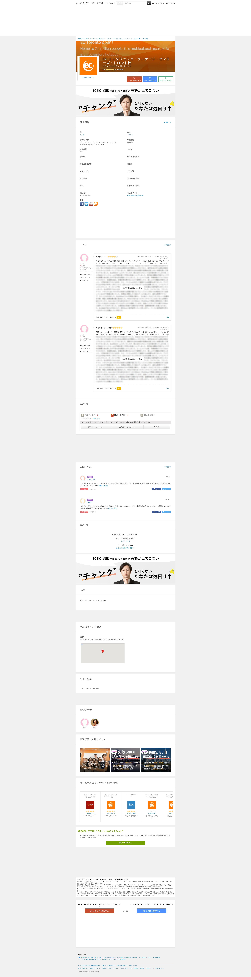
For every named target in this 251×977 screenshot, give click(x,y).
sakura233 (91, 479)
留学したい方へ (133, 965)
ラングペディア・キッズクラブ (114, 957)
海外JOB (134, 957)
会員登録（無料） (159, 3)
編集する (168, 122)
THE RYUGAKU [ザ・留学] (85, 957)
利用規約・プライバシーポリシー (110, 968)
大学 (92, 3)
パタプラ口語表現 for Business (87, 959)
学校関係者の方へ (95, 965)
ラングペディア (99, 957)
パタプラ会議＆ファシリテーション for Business (111, 959)
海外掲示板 (127, 957)
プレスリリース (150, 968)
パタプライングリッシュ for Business (149, 957)
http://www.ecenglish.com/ (135, 195)
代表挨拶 (142, 968)
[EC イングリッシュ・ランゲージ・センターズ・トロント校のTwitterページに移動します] (86, 204)
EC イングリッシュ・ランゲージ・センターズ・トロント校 (136, 61)
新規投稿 (168, 245)
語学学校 (100, 3)
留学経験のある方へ (122, 965)
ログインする (125, 541)
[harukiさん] (84, 722)
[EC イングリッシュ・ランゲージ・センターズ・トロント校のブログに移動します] (96, 204)
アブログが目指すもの (84, 965)
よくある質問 (81, 968)
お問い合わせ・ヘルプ (126, 968)
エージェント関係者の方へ (109, 965)
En (174, 3)
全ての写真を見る (87, 78)
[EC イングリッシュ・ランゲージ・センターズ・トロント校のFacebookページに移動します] (82, 204)
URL (167, 317)
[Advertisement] (125, 21)
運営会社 (136, 968)
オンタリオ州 (116, 66)
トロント (127, 66)
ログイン (169, 3)
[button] (102, 651)
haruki (82, 264)
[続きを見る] (103, 485)
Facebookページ (159, 968)
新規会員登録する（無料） (125, 548)
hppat (89, 502)
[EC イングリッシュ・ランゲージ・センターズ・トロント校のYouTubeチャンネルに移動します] (91, 204)
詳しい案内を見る (125, 842)
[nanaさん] (94, 722)
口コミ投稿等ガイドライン (93, 968)
